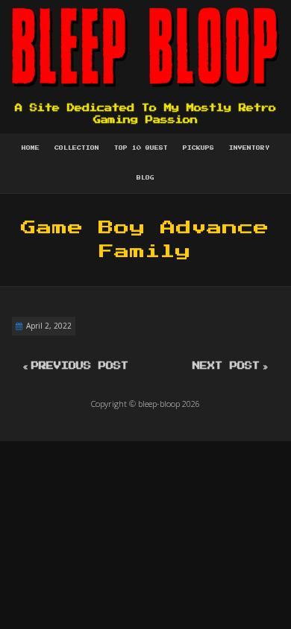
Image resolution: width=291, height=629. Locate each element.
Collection (76, 148)
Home (31, 148)
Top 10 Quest (141, 148)
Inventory (249, 148)
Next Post (226, 366)
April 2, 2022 (49, 325)
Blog (145, 178)
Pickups (198, 148)
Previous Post (79, 366)
